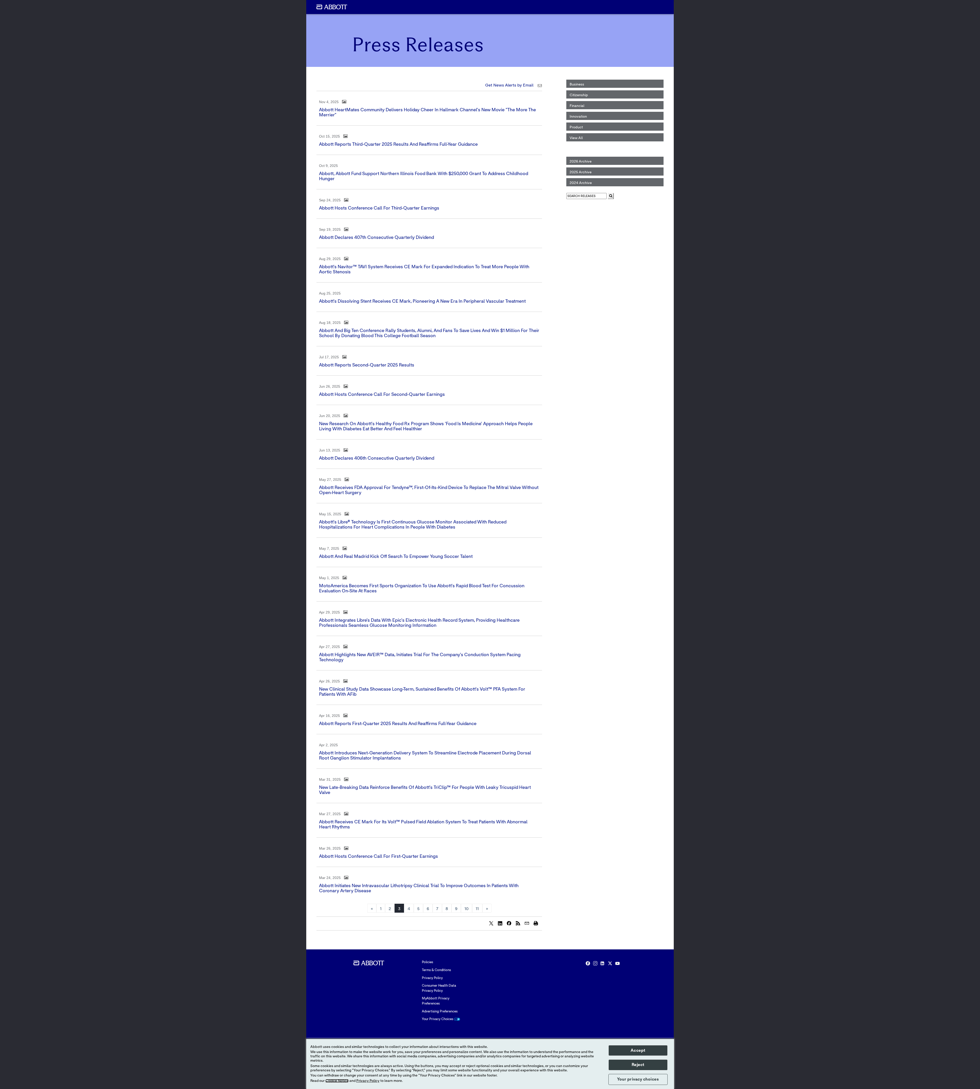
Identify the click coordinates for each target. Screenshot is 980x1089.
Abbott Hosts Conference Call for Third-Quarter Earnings (379, 208)
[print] (536, 923)
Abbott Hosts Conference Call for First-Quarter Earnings (378, 856)
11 (477, 909)
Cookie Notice (337, 1081)
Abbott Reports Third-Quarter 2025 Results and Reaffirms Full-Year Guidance (398, 144)
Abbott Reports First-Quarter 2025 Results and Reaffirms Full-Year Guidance (397, 723)
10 (466, 909)
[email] (527, 923)
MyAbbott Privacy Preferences (435, 1001)
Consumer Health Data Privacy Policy (439, 988)
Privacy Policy (432, 978)
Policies (427, 962)
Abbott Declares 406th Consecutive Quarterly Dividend (376, 458)
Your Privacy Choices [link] (438, 1019)
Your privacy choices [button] (638, 1079)
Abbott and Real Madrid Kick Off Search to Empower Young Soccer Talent (396, 556)
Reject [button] (638, 1065)
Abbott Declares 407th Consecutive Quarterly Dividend (376, 237)
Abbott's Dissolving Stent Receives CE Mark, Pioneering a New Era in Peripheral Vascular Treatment (422, 301)
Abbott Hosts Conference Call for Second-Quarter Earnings (382, 394)
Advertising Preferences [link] (440, 1011)
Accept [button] (638, 1050)
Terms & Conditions (436, 970)
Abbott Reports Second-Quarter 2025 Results (366, 365)
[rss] (518, 923)
